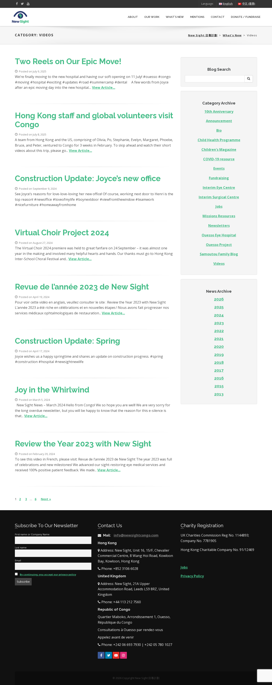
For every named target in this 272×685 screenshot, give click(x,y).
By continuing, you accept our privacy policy (48, 574)
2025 (219, 307)
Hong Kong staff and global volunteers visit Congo (94, 120)
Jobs (218, 206)
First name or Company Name (32, 534)
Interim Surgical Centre (219, 197)
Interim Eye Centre (219, 187)
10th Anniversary (218, 111)
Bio (219, 130)
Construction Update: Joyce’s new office (88, 178)
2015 (219, 386)
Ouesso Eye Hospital (219, 235)
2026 (219, 299)
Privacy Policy (192, 576)
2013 (219, 394)
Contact (218, 16)
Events (219, 168)
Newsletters (219, 225)
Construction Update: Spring (67, 341)
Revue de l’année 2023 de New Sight (82, 286)
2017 (219, 370)
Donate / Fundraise (245, 16)
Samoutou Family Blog (219, 254)
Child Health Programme (219, 140)
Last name (21, 547)
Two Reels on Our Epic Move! (68, 61)
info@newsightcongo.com (136, 535)
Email (18, 560)
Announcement (219, 121)
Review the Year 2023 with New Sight (83, 443)
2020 (219, 346)
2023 (219, 323)
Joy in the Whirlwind (52, 389)
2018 (219, 362)
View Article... (103, 87)
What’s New (175, 16)
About (133, 16)
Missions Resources (219, 216)
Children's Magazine (218, 149)
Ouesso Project (219, 244)
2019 (219, 354)
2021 (219, 338)
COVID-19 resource (219, 159)
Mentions (197, 16)
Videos (219, 263)
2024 (219, 315)
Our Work (151, 16)
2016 (219, 378)
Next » (46, 499)
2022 (219, 330)
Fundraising (219, 178)
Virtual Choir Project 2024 (62, 232)
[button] (248, 78)
